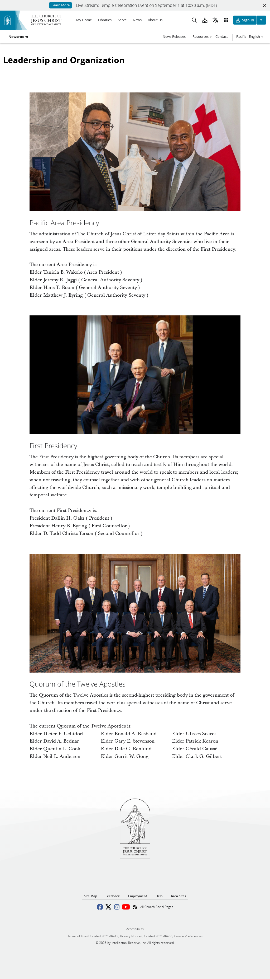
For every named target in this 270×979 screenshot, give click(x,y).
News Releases (174, 36)
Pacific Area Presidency (64, 222)
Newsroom (18, 37)
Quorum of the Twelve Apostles (78, 684)
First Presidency (53, 445)
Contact (221, 36)
